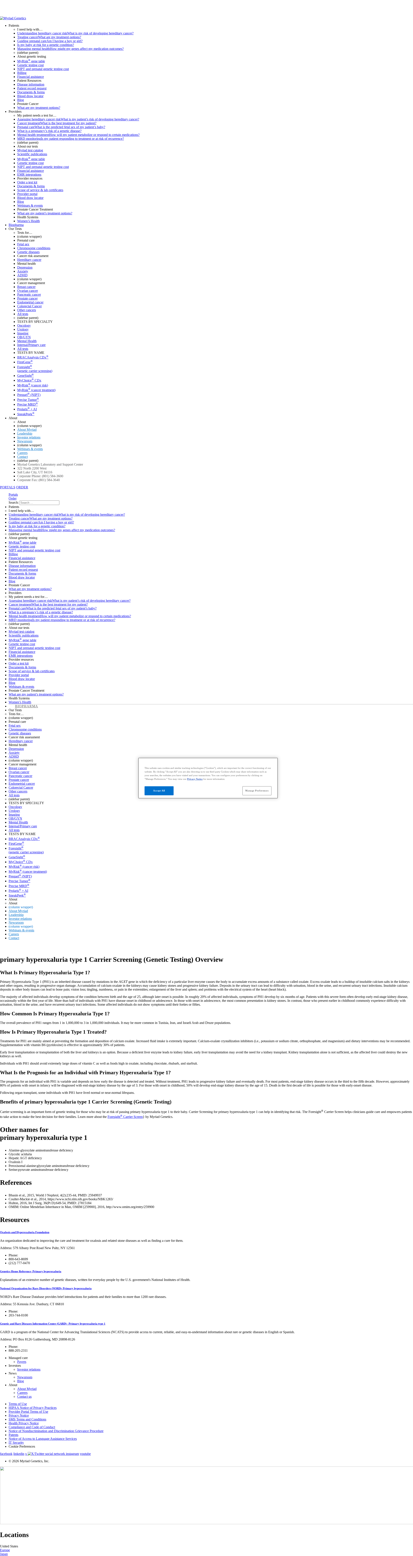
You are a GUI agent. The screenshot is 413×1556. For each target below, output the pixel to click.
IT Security (16, 1442)
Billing (21, 73)
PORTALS (7, 487)
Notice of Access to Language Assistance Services (43, 1439)
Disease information (30, 84)
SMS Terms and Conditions (27, 1419)
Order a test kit (27, 182)
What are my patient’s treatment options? (44, 213)
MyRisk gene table (31, 61)
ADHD (22, 275)
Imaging (22, 333)
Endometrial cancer (30, 302)
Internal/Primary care (31, 345)
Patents (13, 1435)
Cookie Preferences (22, 1446)
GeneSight (25, 375)
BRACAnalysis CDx (32, 357)
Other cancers (26, 310)
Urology (23, 329)
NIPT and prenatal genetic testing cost (43, 69)
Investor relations (28, 437)
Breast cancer (26, 287)
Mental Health (27, 341)
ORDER (22, 487)
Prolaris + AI (27, 409)
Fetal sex (23, 244)
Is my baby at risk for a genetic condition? (45, 45)
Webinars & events (30, 205)
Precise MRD (27, 404)
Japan (4, 1554)
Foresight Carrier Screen (125, 1117)
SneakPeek (25, 414)
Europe (5, 1550)
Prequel (28, 395)
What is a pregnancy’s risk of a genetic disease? (49, 131)
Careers (22, 453)
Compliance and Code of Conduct (32, 1427)
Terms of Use (18, 1404)
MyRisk (32, 385)
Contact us (24, 1396)
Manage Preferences (256, 790)
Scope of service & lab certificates (40, 190)
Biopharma (16, 225)
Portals (13, 494)
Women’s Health (28, 221)
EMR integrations (29, 174)
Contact (22, 457)
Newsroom (24, 441)
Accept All (159, 790)
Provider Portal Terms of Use (28, 1411)
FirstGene (25, 362)
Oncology (24, 325)
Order (13, 498)
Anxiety (22, 271)
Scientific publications (32, 154)
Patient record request (31, 88)
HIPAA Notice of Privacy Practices (33, 1408)
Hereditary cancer (29, 260)
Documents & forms (31, 92)
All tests (22, 314)
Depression (24, 267)
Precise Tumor (28, 400)
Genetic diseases (28, 252)
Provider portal (27, 194)
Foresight (34, 369)
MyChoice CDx (29, 380)
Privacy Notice (19, 1415)
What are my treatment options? (38, 107)
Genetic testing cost (30, 65)
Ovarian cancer (27, 290)
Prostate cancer (27, 298)
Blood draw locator (30, 96)
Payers (21, 1362)
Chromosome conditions (33, 248)
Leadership (24, 433)
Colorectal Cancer (29, 306)
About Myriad (27, 429)
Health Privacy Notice (24, 1423)
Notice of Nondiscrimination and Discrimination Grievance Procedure (56, 1431)
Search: (14, 502)
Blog (20, 100)
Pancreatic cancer (29, 294)
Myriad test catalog (30, 150)
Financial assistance (30, 76)
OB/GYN (24, 337)
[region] (208, 777)
